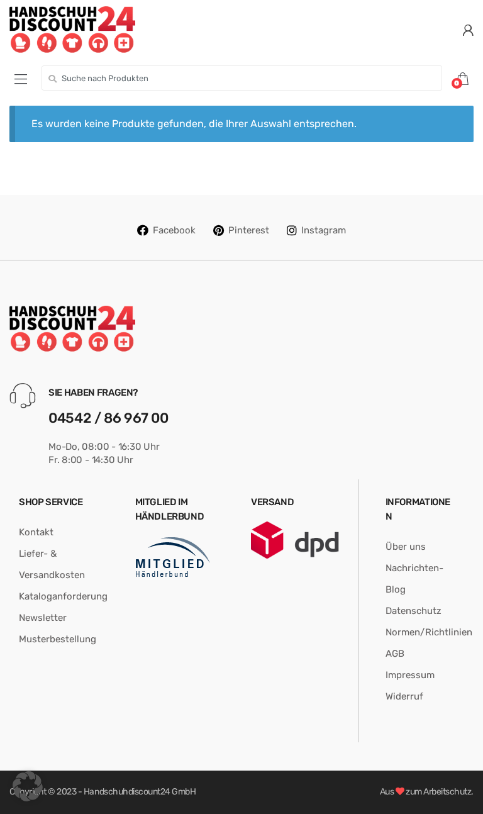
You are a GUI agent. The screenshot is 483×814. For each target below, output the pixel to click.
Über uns (406, 546)
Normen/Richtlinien (429, 632)
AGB (395, 653)
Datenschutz (413, 610)
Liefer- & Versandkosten (52, 564)
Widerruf (404, 696)
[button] (27, 786)
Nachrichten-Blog (414, 578)
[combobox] (241, 78)
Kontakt (36, 532)
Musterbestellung (57, 639)
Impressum (410, 675)
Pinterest (248, 230)
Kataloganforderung (63, 596)
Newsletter (43, 617)
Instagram (323, 230)
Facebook (174, 230)
